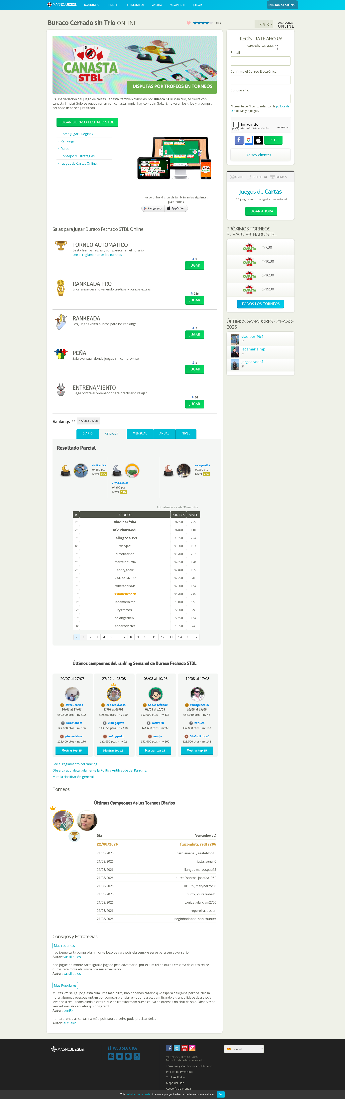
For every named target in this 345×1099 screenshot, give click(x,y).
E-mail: (235, 52)
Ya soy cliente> (259, 154)
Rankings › (68, 141)
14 (180, 637)
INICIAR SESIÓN (280, 5)
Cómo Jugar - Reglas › (77, 134)
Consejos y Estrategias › (78, 156)
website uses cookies (139, 1094)
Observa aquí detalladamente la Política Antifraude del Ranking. (100, 770)
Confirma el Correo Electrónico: (254, 71)
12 (163, 637)
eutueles (69, 1023)
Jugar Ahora (261, 211)
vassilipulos (72, 957)
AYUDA (157, 5)
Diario (87, 433)
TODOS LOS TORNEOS (260, 303)
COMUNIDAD (136, 5)
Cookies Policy (175, 1077)
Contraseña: (240, 90)
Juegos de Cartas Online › (79, 163)
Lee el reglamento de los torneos (97, 254)
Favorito (188, 23)
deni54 (68, 1010)
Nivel (186, 433)
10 (145, 637)
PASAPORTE (177, 5)
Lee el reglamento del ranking (75, 764)
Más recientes (64, 945)
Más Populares (65, 985)
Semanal (112, 434)
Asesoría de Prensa (178, 1088)
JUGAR (197, 5)
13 (171, 637)
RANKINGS (91, 5)
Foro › (65, 148)
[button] (249, 140)
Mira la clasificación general (73, 777)
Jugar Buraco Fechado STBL (87, 122)
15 (188, 637)
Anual (164, 433)
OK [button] (221, 1094)
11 (154, 637)
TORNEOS (113, 5)
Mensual (140, 433)
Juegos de (260, 191)
